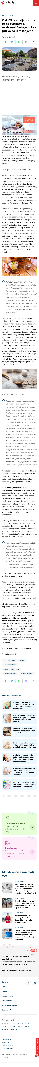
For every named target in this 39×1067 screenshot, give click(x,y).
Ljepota (5, 991)
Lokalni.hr (5, 1026)
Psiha (4, 987)
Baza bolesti (6, 1010)
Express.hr (13, 1029)
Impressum (6, 1042)
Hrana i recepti (7, 996)
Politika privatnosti (8, 1048)
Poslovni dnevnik (17, 1023)
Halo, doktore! (7, 1000)
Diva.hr (27, 1023)
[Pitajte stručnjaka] (37, 1047)
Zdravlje (5, 982)
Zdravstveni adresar (9, 1005)
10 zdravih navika (9, 660)
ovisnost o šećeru (26, 673)
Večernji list (6, 1023)
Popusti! (27, 1026)
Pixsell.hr (5, 1029)
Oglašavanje (6, 1039)
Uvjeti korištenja (7, 1045)
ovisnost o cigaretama (11, 669)
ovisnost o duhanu (10, 673)
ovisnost (22, 660)
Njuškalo (13, 1026)
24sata (19, 1026)
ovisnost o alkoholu (10, 665)
